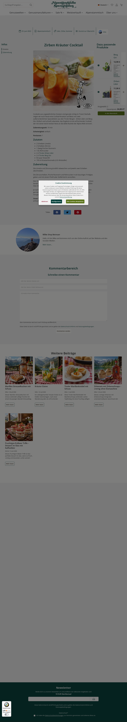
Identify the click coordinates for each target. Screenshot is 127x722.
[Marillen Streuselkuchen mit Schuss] (19, 370)
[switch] (7, 714)
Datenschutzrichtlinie (68, 326)
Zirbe (63, 31)
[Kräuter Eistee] (49, 370)
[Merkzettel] (112, 5)
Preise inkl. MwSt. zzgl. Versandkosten (117, 75)
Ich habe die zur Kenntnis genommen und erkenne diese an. (66, 715)
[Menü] (10, 702)
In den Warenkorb (111, 113)
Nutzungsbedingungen (86, 326)
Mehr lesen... (47, 245)
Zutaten (5, 49)
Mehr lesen (10, 405)
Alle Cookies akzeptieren (75, 201)
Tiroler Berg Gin (45, 155)
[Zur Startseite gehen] (63, 5)
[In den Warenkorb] (123, 65)
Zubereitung (7, 52)
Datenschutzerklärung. (66, 197)
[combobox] (16, 5)
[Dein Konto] (116, 5)
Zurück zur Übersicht (86, 31)
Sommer (69, 31)
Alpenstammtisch (44, 31)
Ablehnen (44, 201)
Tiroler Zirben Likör (46, 153)
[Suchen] (31, 5)
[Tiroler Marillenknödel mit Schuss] (78, 370)
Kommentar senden (63, 331)
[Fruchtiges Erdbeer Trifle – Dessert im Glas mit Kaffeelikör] (19, 427)
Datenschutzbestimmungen (54, 715)
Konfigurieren (56, 201)
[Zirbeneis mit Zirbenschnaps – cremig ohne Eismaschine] (108, 370)
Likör (58, 31)
